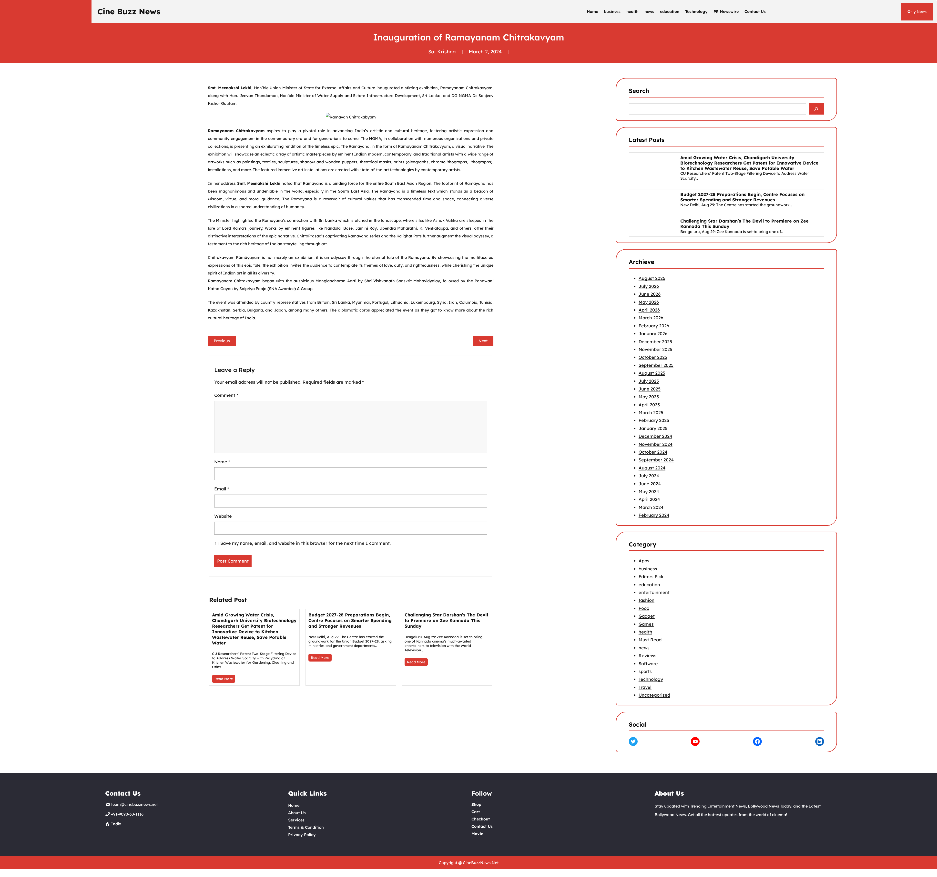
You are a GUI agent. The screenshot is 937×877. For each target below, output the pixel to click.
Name (222, 462)
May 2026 (649, 302)
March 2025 (651, 412)
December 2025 (655, 341)
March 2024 (651, 507)
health (645, 632)
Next (483, 340)
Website (223, 516)
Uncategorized (654, 695)
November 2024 (655, 444)
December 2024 (655, 436)
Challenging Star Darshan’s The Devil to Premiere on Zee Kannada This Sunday (446, 620)
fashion (646, 600)
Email (221, 489)
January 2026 (653, 333)
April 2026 (649, 310)
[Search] (816, 109)
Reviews (647, 655)
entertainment (654, 592)
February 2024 (654, 515)
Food (644, 608)
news (644, 648)
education (649, 584)
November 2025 (655, 349)
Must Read (650, 640)
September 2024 (656, 460)
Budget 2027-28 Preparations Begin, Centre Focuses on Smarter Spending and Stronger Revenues (350, 620)
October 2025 (653, 357)
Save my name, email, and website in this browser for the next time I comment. (305, 543)
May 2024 (649, 491)
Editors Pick (651, 577)
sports (645, 671)
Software (648, 663)
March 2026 (651, 318)
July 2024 (649, 475)
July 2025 (649, 381)
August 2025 (652, 373)
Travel (645, 687)
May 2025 (649, 397)
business (648, 569)
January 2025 (653, 428)
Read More (223, 679)
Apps (644, 561)
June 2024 (650, 483)
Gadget (647, 616)
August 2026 (652, 278)
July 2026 (649, 286)
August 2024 (652, 468)
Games (646, 624)
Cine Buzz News (128, 11)
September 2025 (656, 365)
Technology (651, 679)
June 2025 (650, 389)
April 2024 (649, 499)
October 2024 (653, 452)
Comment (226, 395)
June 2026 (650, 294)
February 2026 (654, 326)
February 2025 (654, 420)
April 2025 (649, 404)
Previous (222, 340)
